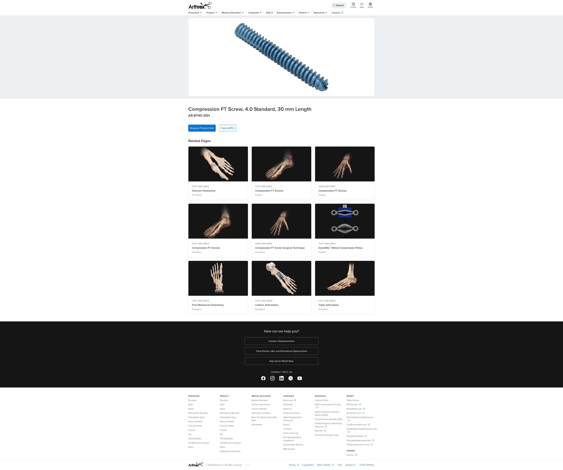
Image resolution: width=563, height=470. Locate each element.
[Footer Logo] (195, 464)
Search (338, 5)
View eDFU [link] (227, 128)
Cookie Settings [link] (367, 464)
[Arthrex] (200, 5)
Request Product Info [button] (202, 128)
